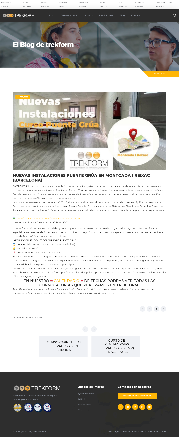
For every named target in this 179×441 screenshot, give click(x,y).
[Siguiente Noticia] (94, 329)
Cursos (89, 15)
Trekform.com (39, 431)
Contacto (136, 15)
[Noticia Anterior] (85, 329)
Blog (122, 15)
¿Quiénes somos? (69, 15)
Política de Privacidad (133, 431)
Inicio (50, 15)
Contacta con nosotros (137, 396)
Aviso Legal (113, 431)
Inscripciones (106, 15)
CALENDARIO (66, 280)
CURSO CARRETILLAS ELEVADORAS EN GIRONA (64, 346)
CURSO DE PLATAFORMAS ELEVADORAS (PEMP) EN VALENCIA (116, 346)
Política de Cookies (157, 431)
